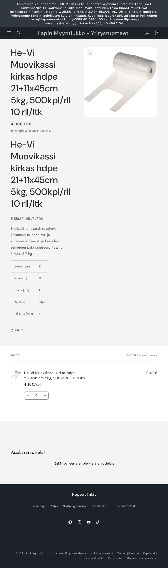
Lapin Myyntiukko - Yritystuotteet (45, 553)
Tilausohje (38, 506)
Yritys (54, 506)
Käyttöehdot (101, 506)
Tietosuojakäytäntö (128, 553)
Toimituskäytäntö (93, 558)
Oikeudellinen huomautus (142, 558)
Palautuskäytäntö (125, 506)
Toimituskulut (19, 131)
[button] (9, 33)
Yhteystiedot (115, 558)
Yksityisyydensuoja (75, 506)
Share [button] (19, 330)
